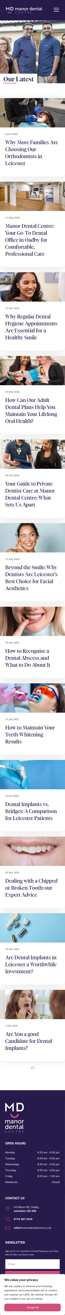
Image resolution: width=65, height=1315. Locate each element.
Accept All (32, 1307)
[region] (32, 1294)
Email (8, 1257)
